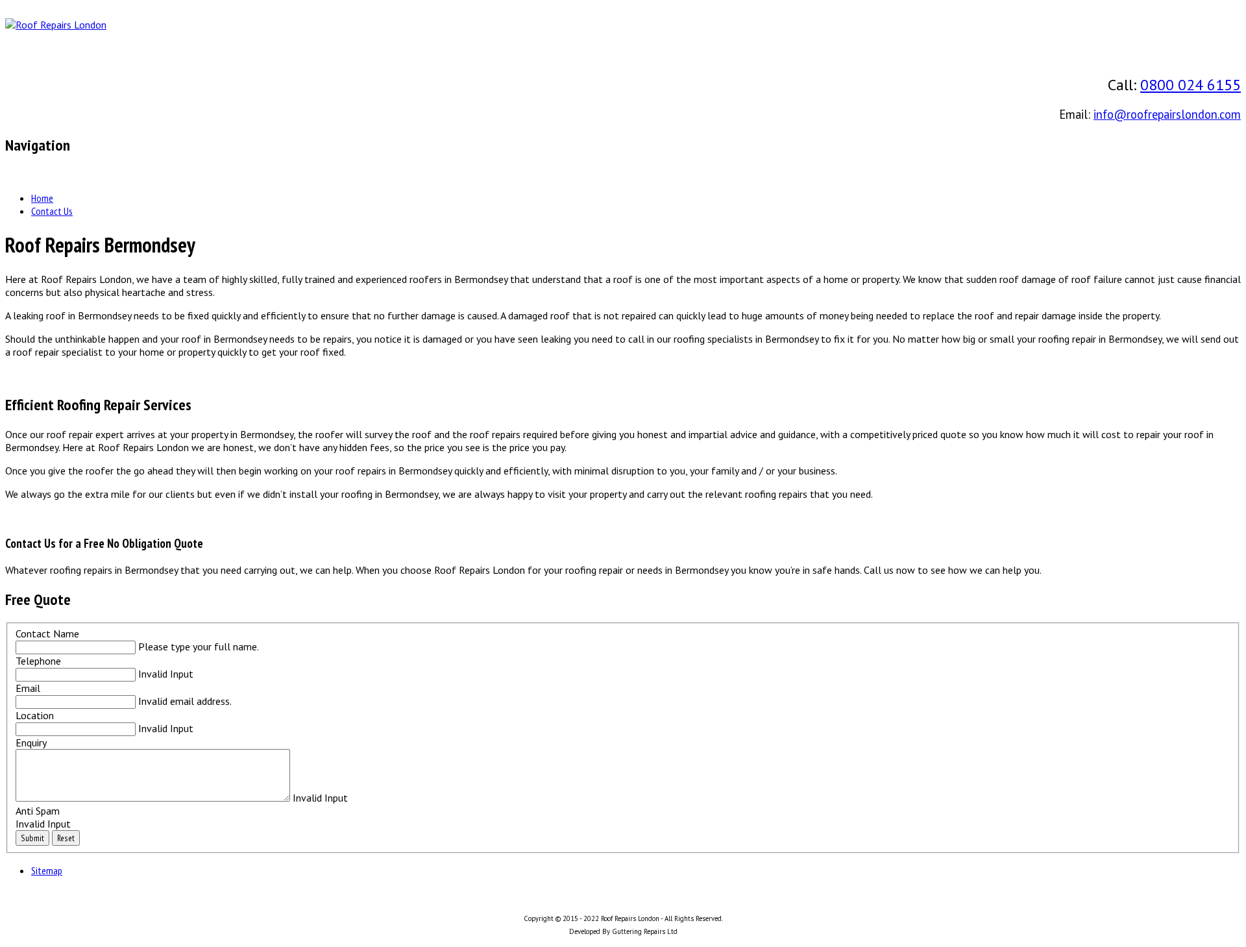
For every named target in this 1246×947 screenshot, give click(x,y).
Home (42, 197)
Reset (66, 838)
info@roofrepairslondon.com (1167, 114)
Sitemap (46, 870)
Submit (32, 838)
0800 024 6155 (1190, 85)
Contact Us (52, 210)
